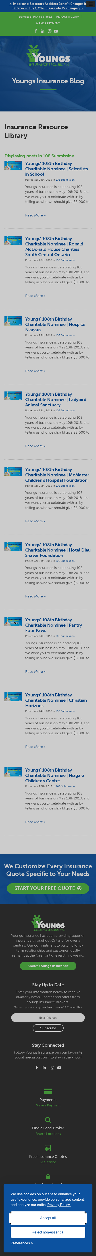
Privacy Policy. (59, 1204)
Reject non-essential (48, 1232)
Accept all (48, 1218)
